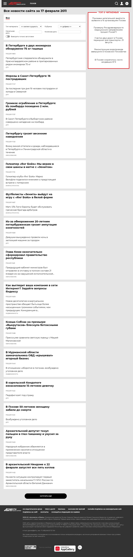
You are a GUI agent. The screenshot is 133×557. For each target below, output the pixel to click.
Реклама (61, 509)
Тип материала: (12, 27)
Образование (11, 155)
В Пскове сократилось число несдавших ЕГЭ (109, 61)
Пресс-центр (50, 509)
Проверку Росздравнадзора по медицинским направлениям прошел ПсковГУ (109, 30)
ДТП (7, 67)
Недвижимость (12, 313)
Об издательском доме (32, 509)
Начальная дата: (10, 32)
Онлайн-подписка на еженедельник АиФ (105, 509)
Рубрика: (48, 27)
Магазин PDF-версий (76, 509)
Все (8, 18)
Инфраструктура (12, 185)
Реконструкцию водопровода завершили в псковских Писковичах (108, 50)
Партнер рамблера (45, 547)
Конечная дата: (51, 32)
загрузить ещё (46, 496)
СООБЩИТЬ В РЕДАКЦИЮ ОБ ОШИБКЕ (65, 512)
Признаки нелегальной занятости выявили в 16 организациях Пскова (109, 19)
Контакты (44, 512)
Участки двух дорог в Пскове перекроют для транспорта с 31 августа (109, 40)
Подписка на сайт (30, 512)
